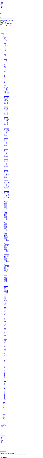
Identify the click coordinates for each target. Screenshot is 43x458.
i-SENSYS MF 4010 (6, 144)
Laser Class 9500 (5, 280)
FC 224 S (5, 71)
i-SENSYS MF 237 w (6, 139)
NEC (3, 412)
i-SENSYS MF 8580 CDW (6, 197)
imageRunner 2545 (5, 222)
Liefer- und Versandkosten (3, 446)
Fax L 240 (5, 47)
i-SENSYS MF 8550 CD (6, 196)
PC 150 (4, 377)
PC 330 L (5, 381)
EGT (3, 404)
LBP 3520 (5, 326)
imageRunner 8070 (5, 234)
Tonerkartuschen (2, 33)
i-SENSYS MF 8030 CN (6, 188)
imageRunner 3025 (5, 223)
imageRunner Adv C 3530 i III (6, 256)
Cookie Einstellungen (3, 443)
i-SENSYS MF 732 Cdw (6, 184)
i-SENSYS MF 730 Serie (6, 183)
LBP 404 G (5, 331)
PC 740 (4, 388)
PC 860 (4, 394)
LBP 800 (4, 344)
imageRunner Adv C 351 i (6, 251)
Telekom (3, 420)
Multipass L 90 (5, 357)
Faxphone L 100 (5, 59)
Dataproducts (4, 402)
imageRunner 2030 (5, 214)
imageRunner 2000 (5, 210)
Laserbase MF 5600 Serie (6, 286)
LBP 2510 (5, 313)
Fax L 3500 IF (5, 51)
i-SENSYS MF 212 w (6, 133)
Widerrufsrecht (2, 442)
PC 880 (4, 395)
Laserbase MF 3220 (5, 284)
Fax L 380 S (5, 53)
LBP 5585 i (5, 338)
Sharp (3, 419)
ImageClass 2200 (5, 198)
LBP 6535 (5, 340)
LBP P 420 (5, 352)
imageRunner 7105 (5, 233)
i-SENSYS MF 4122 (6, 148)
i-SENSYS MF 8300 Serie (6, 191)
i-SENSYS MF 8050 (6, 189)
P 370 (4, 376)
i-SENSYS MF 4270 (6, 152)
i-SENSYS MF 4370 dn (6, 155)
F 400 (4, 41)
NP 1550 (4, 365)
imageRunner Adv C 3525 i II (6, 254)
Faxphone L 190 (5, 61)
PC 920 (4, 396)
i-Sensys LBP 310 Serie (6, 105)
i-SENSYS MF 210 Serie (6, 132)
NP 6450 (4, 375)
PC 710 (4, 386)
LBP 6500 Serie (5, 339)
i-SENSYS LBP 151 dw (6, 97)
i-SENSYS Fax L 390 (6, 90)
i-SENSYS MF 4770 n (6, 165)
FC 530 (4, 79)
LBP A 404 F (5, 350)
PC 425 (4, 383)
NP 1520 (4, 364)
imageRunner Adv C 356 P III (6, 260)
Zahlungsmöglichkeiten (3, 447)
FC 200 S (5, 66)
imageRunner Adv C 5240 (6, 265)
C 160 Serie (5, 37)
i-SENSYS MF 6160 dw (6, 175)
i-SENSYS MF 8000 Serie (6, 187)
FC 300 (4, 76)
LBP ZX (4, 354)
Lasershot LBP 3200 (6, 292)
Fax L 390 (5, 54)
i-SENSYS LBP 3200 (6, 108)
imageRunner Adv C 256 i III (6, 247)
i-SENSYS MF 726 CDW (6, 181)
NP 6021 (4, 370)
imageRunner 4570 (5, 226)
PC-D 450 (5, 400)
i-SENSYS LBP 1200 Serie (6, 94)
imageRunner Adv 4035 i (6, 237)
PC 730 (4, 387)
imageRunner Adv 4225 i (6, 238)
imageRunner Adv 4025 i (6, 236)
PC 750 (4, 389)
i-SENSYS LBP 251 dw (6, 101)
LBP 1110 (5, 297)
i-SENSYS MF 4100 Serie (6, 146)
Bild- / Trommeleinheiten (3, 425)
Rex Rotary (4, 417)
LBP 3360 (5, 324)
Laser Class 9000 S (5, 279)
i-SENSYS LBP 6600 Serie (6, 121)
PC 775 (4, 391)
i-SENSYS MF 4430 (6, 157)
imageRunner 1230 (5, 205)
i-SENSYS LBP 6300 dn (6, 117)
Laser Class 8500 (5, 277)
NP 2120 (4, 368)
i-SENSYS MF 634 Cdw (6, 178)
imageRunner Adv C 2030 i (6, 242)
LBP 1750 (5, 303)
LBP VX (4, 353)
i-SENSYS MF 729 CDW (6, 182)
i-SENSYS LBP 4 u (5, 111)
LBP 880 (4, 347)
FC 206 (4, 68)
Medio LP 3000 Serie (6, 355)
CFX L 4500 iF (5, 39)
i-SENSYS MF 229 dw (6, 136)
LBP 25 (4, 312)
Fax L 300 (5, 50)
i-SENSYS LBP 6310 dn (6, 118)
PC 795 (4, 393)
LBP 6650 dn (5, 341)
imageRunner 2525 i (6, 219)
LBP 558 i (5, 337)
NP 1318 (4, 363)
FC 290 (4, 75)
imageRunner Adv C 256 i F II (6, 246)
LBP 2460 (5, 310)
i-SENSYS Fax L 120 (6, 86)
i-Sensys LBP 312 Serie (6, 107)
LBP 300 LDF (5, 316)
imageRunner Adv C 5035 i (6, 262)
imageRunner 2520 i (6, 218)
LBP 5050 (5, 335)
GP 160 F (5, 83)
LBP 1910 (5, 307)
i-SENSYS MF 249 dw (6, 141)
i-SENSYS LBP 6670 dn (6, 122)
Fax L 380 (5, 52)
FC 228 (4, 72)
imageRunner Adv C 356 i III (6, 258)
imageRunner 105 (5, 204)
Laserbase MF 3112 (5, 283)
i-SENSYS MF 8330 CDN (6, 192)
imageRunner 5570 (5, 229)
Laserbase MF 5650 (5, 287)
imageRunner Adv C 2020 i (6, 240)
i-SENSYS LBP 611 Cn (6, 115)
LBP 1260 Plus (5, 300)
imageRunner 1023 (5, 203)
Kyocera (3, 408)
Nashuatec (4, 411)
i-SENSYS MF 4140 (6, 149)
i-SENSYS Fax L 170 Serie (6, 89)
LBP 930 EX (5, 349)
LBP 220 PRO (5, 309)
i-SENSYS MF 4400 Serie (6, 156)
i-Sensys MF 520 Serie (6, 169)
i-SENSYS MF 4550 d (6, 159)
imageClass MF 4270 (6, 201)
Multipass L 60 (5, 356)
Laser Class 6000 (5, 275)
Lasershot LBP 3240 (6, 293)
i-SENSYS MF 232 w (6, 138)
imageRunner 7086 (5, 231)
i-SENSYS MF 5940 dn (6, 173)
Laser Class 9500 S (5, 281)
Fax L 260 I (5, 48)
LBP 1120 (5, 298)
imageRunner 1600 (5, 209)
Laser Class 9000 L (5, 278)
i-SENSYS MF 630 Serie (6, 176)
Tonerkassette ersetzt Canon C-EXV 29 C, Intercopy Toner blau (6, 18)
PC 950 (4, 398)
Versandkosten (6, 22)
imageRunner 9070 (5, 235)
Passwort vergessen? (2, 435)
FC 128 (4, 65)
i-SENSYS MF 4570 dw (6, 160)
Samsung (3, 418)
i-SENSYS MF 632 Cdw (6, 177)
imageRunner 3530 (5, 225)
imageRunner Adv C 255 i (6, 245)
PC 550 (4, 385)
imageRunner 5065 (5, 228)
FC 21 (4, 69)
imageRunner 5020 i (6, 227)
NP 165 (4, 366)
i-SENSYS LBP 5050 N (6, 114)
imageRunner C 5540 (6, 269)
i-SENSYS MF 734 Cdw (6, 185)
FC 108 (4, 64)
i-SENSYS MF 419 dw (6, 151)
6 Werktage (3, 21)
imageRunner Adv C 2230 (6, 244)
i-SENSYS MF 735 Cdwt (6, 186)
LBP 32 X (5, 321)
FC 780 (4, 82)
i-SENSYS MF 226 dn (6, 135)
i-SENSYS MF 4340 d (6, 154)
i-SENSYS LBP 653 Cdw (6, 119)
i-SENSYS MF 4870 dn (6, 167)
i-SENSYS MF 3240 (6, 143)
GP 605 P (5, 85)
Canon (3, 36)
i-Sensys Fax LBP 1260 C (6, 92)
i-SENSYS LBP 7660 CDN (6, 129)
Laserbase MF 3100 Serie (6, 282)
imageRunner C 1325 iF (6, 267)
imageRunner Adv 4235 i (6, 239)
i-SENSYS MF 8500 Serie (6, 195)
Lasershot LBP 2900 (6, 291)
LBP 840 (4, 345)
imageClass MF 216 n (6, 200)
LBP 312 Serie (5, 320)
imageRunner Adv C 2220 (6, 243)
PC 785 (4, 392)
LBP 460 (4, 333)
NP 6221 (4, 373)
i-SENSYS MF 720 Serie (6, 180)
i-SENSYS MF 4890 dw (6, 168)
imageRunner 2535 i (6, 221)
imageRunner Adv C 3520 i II (6, 252)
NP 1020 (4, 360)
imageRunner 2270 (5, 215)
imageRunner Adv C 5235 (6, 264)
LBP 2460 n (5, 311)
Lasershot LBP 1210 (6, 290)
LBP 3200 (5, 323)
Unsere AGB (2, 440)
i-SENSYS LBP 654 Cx (6, 120)
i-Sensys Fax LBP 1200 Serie (6, 91)
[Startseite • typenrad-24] (1, 3)
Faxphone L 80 (5, 62)
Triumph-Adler (4, 421)
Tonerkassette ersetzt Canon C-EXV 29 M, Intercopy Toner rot (6, 23)
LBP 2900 (5, 315)
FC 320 (4, 77)
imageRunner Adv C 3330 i (6, 250)
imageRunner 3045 (5, 224)
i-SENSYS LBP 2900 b (6, 103)
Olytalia (3, 415)
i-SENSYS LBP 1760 (6, 98)
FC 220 (4, 70)
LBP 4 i (4, 330)
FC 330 (4, 78)
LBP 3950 (5, 329)
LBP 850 (4, 346)
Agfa (3, 34)
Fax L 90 (4, 57)
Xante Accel (4, 424)
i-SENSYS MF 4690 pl (6, 163)
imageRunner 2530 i (6, 220)
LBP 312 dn (5, 319)
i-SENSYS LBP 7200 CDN (6, 126)
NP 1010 (4, 358)
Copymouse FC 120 (5, 40)
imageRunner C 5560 (6, 270)
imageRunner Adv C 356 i (6, 257)
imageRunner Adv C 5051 (6, 263)
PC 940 (4, 397)
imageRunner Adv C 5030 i (6, 261)
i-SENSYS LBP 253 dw (6, 102)
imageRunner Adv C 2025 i (6, 241)
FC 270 (4, 73)
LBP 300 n (5, 317)
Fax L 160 (5, 44)
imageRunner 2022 (5, 213)
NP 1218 (4, 362)
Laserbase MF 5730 (5, 288)
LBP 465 (4, 334)
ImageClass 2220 (5, 199)
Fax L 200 (5, 45)
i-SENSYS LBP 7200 (6, 125)
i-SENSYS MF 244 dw (6, 140)
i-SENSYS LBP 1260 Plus (6, 96)
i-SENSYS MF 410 (5, 145)
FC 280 (4, 74)
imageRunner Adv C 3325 (6, 249)
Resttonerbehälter (3, 32)
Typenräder (2, 31)
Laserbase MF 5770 (5, 289)
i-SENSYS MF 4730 (6, 164)
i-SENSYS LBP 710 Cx (6, 123)
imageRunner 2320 (5, 216)
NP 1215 (4, 361)
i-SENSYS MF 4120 (6, 147)
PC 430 (4, 384)
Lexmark (3, 410)
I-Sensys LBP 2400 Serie (6, 99)
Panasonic (3, 416)
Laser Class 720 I (5, 276)
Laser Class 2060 (5, 272)
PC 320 (4, 379)
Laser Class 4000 (5, 273)
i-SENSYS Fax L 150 (6, 87)
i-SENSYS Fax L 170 (6, 88)
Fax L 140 (5, 43)
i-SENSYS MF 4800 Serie (6, 166)
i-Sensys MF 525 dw (6, 170)
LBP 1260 (5, 299)
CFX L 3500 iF (5, 38)
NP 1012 (4, 359)
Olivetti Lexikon (4, 414)
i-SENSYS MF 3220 (6, 142)
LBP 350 (4, 325)
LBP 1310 (5, 301)
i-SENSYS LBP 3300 (6, 109)
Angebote (2, 426)
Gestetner (3, 405)
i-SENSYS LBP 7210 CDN (6, 128)
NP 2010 (4, 367)
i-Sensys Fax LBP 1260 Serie (6, 93)
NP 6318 (4, 374)
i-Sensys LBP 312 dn (6, 106)
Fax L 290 (5, 49)
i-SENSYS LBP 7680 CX (6, 130)
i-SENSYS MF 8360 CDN (6, 194)
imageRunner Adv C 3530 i (6, 255)
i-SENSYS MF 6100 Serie (6, 174)
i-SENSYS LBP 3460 (6, 110)
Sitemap (2, 445)
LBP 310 (4, 318)
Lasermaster (4, 409)
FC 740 (4, 80)
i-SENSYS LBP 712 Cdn (6, 124)
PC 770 (4, 390)
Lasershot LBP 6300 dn (6, 295)
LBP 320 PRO (5, 322)
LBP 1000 (5, 296)
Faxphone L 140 (5, 60)
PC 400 (4, 382)
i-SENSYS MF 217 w (6, 134)
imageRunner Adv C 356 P (6, 259)
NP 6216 (4, 372)
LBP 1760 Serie (5, 305)
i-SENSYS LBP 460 (6, 112)
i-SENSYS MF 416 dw (6, 150)
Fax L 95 (4, 58)
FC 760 (4, 81)
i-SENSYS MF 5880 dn (6, 172)
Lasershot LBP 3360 (6, 294)
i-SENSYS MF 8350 (6, 193)
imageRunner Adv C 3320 (6, 248)
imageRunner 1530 (5, 208)
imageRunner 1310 (5, 206)
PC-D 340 (5, 399)
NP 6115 (4, 371)
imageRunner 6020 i (6, 230)
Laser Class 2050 (5, 271)
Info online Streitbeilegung (3, 441)
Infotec (3, 407)
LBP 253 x (5, 314)
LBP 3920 (5, 328)
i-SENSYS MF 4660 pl (6, 162)
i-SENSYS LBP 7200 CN (6, 127)
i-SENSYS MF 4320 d (6, 153)
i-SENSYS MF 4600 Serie (6, 161)
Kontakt (2, 6)
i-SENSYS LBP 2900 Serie (6, 104)
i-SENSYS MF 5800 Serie (6, 171)
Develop (3, 403)
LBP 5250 (5, 336)
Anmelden (3, 436)
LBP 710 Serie (5, 342)
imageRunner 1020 (5, 202)
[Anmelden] (0, 452)
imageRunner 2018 (5, 212)
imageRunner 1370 (5, 207)
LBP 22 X (5, 308)
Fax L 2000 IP (5, 46)
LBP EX (4, 351)
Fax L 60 (4, 56)
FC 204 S (5, 67)
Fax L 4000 (5, 55)
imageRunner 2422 (5, 217)
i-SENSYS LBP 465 (6, 113)
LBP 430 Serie (5, 332)
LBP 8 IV (5, 343)
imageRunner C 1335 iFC (6, 268)
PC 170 (4, 378)
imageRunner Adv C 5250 (6, 266)
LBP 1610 (5, 302)
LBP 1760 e (5, 304)
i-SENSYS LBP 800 (6, 131)
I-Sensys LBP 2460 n (6, 100)
